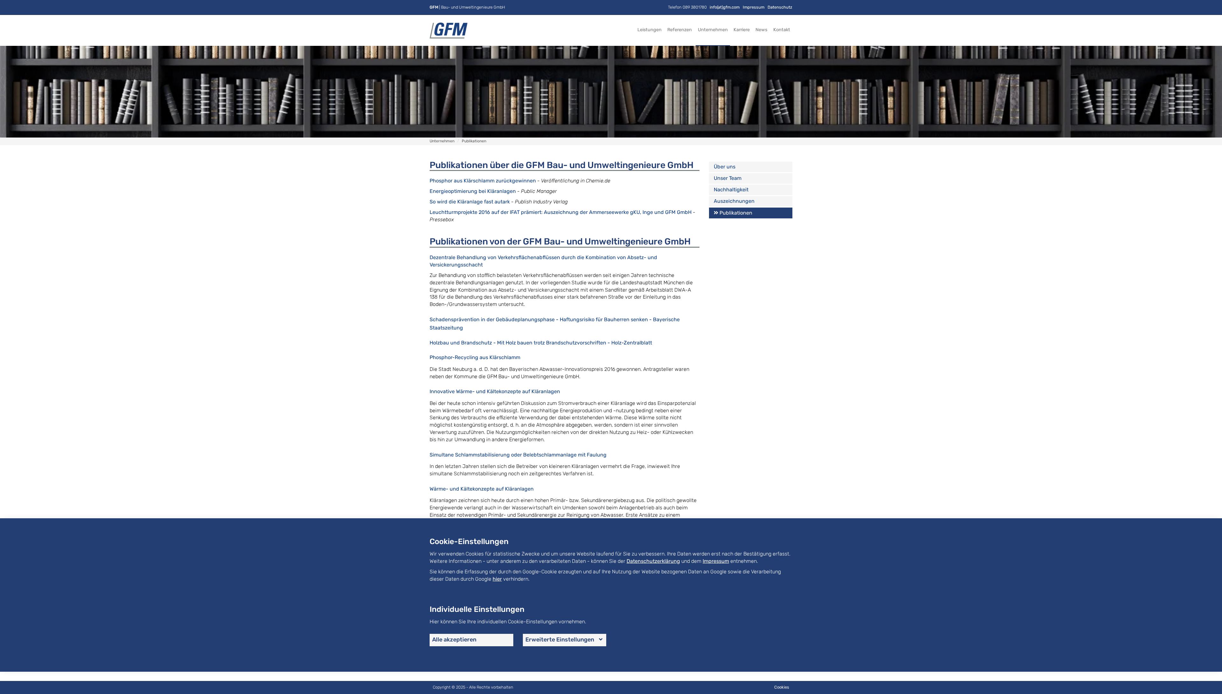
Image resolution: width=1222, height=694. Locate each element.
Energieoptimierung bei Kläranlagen (473, 191)
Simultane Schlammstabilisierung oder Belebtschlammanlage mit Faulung (518, 455)
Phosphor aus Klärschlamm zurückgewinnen (483, 181)
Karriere (742, 29)
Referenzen (679, 29)
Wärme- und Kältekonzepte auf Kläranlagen (482, 489)
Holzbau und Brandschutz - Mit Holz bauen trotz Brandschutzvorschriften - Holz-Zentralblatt (541, 343)
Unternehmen (713, 29)
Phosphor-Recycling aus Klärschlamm (475, 357)
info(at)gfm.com (725, 7)
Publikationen (736, 213)
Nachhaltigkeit (731, 190)
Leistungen (649, 29)
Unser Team (727, 178)
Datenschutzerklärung (653, 561)
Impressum (753, 7)
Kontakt (781, 29)
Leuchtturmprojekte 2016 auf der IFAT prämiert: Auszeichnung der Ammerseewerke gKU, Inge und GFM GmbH (561, 212)
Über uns (724, 167)
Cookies (781, 687)
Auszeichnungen (734, 201)
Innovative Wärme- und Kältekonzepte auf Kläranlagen (495, 391)
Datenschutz (780, 7)
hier (497, 579)
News (761, 29)
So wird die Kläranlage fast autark (470, 202)
